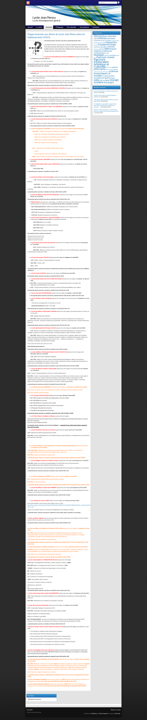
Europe (112, 44)
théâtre (112, 78)
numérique (112, 55)
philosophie (100, 69)
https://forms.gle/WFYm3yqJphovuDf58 (38, 392)
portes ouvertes (110, 69)
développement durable (99, 42)
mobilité (107, 53)
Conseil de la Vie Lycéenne (102, 40)
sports (107, 78)
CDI (95, 38)
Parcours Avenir (105, 57)
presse (116, 69)
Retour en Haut (115, 710)
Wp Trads (117, 713)
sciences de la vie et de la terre (101, 71)
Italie (106, 49)
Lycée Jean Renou (44, 17)
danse (117, 40)
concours (110, 38)
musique (99, 54)
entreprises (111, 42)
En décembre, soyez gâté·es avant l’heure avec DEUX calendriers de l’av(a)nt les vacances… (105, 105)
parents (115, 67)
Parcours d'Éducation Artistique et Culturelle (101, 63)
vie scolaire (104, 80)
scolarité (105, 76)
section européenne (104, 77)
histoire (111, 47)
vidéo (96, 80)
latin (102, 51)
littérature (108, 51)
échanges (109, 82)
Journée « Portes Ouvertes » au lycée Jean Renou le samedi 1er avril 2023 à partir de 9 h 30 (106, 111)
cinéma (101, 38)
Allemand (98, 36)
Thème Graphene (103, 713)
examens (97, 47)
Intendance (96, 49)
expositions (104, 47)
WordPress (94, 713)
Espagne (96, 45)
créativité (114, 40)
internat (101, 49)
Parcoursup (109, 67)
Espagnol (103, 44)
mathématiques (99, 53)
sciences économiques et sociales (106, 73)
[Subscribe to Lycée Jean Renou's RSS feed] (28, 3)
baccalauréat (110, 36)
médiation (106, 55)
